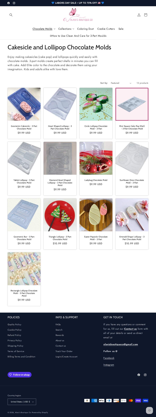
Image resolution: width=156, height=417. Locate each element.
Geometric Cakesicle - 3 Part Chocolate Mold (24, 127)
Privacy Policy (14, 340)
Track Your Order (64, 351)
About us (60, 340)
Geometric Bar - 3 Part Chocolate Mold (24, 237)
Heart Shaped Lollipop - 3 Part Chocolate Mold (60, 127)
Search (59, 329)
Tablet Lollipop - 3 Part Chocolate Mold (24, 181)
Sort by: (104, 82)
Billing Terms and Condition (21, 356)
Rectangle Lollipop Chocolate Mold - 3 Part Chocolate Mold (24, 293)
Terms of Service (16, 351)
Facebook (108, 358)
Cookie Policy (14, 329)
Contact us (61, 345)
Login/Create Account (66, 356)
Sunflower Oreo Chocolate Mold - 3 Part (132, 181)
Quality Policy (14, 324)
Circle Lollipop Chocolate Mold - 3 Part (96, 127)
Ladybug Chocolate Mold (96, 180)
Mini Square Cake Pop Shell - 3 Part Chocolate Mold (132, 127)
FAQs (58, 324)
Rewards (60, 335)
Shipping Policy (15, 345)
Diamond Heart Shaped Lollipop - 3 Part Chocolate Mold (60, 182)
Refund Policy (14, 335)
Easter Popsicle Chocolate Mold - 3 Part (96, 237)
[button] (11, 15)
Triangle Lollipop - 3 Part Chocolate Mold (60, 237)
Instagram (108, 364)
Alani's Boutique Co (23, 412)
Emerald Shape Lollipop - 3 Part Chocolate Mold (132, 237)
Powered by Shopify (40, 412)
